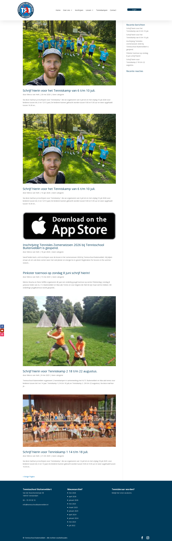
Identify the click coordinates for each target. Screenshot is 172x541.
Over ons (66, 10)
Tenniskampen (101, 10)
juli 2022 (72, 525)
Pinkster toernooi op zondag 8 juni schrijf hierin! (56, 273)
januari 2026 (73, 500)
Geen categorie (58, 94)
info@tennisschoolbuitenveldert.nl (35, 504)
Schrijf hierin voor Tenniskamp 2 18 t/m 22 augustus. (60, 371)
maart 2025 (73, 507)
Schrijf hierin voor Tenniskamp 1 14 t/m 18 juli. (55, 452)
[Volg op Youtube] (2, 330)
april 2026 (72, 496)
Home (58, 10)
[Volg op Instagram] (2, 334)
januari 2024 (73, 518)
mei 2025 (72, 504)
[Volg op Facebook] (2, 326)
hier (118, 493)
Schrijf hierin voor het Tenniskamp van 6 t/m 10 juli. (59, 90)
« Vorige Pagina (29, 476)
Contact (113, 10)
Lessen (88, 10)
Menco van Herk (33, 94)
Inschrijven (79, 10)
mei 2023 (72, 522)
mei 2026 (72, 493)
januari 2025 (73, 511)
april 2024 (72, 514)
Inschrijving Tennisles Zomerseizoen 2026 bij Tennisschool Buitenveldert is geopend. (63, 246)
